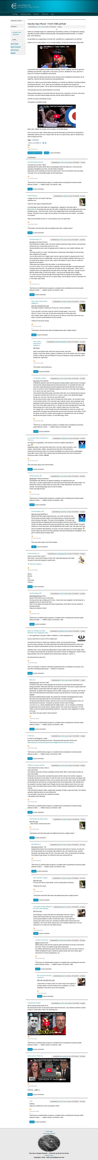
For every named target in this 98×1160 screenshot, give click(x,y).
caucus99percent (24, 5)
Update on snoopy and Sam (36, 765)
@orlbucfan (33, 478)
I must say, (31, 735)
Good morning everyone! (35, 162)
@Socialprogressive (35, 596)
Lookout (64, 196)
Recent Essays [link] (15, 50)
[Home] (14, 8)
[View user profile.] (82, 206)
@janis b (38, 943)
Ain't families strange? (40, 878)
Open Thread (35, 140)
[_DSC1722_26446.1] (35, 564)
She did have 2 (36, 844)
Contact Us (36, 14)
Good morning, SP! (35, 593)
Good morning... (33, 195)
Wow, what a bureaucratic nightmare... (37, 343)
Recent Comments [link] (16, 47)
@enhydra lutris (34, 682)
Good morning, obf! (35, 476)
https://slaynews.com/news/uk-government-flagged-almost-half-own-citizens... (51, 742)
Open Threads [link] (14, 44)
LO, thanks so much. (39, 378)
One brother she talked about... (39, 819)
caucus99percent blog (35, 153)
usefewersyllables (61, 342)
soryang (63, 1056)
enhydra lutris (63, 631)
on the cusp (40, 27)
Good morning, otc (33, 553)
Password (14, 26)
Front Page (15, 14)
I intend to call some (41, 940)
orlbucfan (64, 438)
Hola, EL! (32, 680)
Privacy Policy (49, 1155)
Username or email (16, 20)
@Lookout (32, 242)
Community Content (26, 14)
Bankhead (33, 209)
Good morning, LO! (35, 239)
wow (30, 1101)
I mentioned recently (34, 1003)
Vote (29, 145)
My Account (45, 14)
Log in (52, 14)
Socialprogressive (61, 554)
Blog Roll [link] (13, 53)
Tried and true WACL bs (35, 1056)
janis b (64, 907)
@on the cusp (35, 306)
